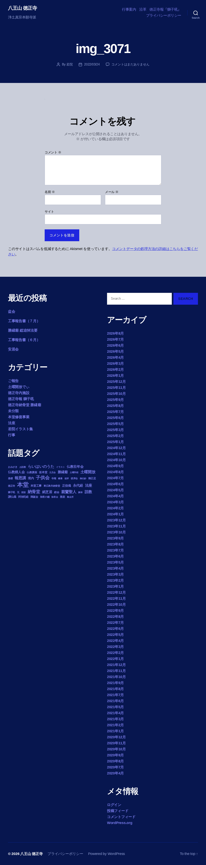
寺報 (54, 478)
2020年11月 (116, 743)
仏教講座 (32, 472)
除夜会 (55, 497)
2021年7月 (115, 695)
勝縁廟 (63, 472)
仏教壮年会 (75, 467)
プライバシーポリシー (163, 15)
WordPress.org (119, 823)
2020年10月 (116, 749)
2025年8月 (115, 406)
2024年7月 (115, 478)
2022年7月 (115, 623)
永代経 (78, 485)
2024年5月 (115, 490)
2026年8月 (115, 333)
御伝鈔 (83, 478)
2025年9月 (115, 400)
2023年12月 (116, 520)
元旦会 (52, 472)
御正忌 (92, 478)
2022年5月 (115, 635)
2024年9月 (115, 466)
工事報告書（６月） (24, 340)
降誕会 (34, 496)
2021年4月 (115, 713)
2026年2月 (115, 370)
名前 (50, 192)
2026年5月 (115, 351)
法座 (11, 423)
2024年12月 (116, 448)
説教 (88, 491)
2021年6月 (115, 701)
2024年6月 (115, 484)
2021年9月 (115, 683)
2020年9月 (115, 755)
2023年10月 (116, 532)
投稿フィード (117, 811)
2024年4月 (115, 496)
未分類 (13, 411)
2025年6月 (115, 418)
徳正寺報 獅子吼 (21, 399)
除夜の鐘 (45, 496)
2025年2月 (115, 436)
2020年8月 (115, 761)
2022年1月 (115, 659)
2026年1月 (115, 376)
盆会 (11, 311)
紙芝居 (47, 492)
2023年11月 (116, 526)
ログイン (114, 805)
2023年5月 (115, 562)
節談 (23, 492)
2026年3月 (115, 364)
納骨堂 (34, 491)
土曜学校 (74, 472)
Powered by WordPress (106, 854)
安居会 (13, 349)
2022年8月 (115, 617)
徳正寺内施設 (18, 393)
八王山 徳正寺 (22, 8)
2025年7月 (115, 412)
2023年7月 (115, 550)
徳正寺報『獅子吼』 (165, 9)
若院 (69, 64)
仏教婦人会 (16, 472)
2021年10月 (116, 677)
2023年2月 (115, 580)
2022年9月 (115, 611)
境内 (31, 478)
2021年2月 (115, 725)
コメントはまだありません (130, 64)
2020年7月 (115, 767)
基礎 (10, 478)
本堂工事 (36, 485)
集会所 (70, 497)
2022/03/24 (92, 64)
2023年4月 (115, 568)
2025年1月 (115, 442)
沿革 (142, 9)
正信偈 (66, 485)
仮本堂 (43, 472)
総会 (56, 492)
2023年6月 (115, 556)
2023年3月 (115, 574)
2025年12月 (116, 382)
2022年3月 (115, 647)
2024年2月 (115, 508)
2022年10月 (116, 605)
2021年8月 (115, 689)
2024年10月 (116, 460)
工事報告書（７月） (24, 321)
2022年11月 (116, 598)
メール (111, 192)
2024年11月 (116, 454)
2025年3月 (115, 430)
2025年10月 (116, 394)
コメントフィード (121, 817)
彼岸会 (74, 478)
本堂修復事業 (18, 417)
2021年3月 (115, 719)
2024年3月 (115, 502)
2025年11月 (116, 388)
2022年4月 (115, 641)
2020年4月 (115, 773)
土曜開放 (88, 472)
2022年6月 (115, 629)
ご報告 (13, 381)
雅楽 (62, 496)
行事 (11, 435)
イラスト (60, 467)
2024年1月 (115, 514)
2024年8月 (115, 472)
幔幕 (60, 478)
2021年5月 (115, 707)
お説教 (23, 467)
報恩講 (20, 478)
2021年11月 (116, 671)
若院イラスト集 (20, 429)
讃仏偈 (12, 496)
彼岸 (67, 478)
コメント (53, 152)
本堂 (23, 484)
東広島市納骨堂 (52, 485)
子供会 (42, 477)
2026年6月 (115, 345)
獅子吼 (11, 492)
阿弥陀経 (23, 496)
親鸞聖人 (68, 492)
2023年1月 (115, 586)
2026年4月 (115, 357)
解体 (80, 492)
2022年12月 (116, 592)
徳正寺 (11, 485)
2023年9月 (115, 538)
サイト (49, 211)
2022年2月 (115, 653)
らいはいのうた (41, 466)
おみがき (13, 467)
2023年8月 (115, 544)
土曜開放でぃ (18, 387)
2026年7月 (115, 339)
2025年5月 (115, 424)
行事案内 (129, 9)
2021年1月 (115, 731)
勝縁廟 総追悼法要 (23, 330)
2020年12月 (116, 737)
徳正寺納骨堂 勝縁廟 (24, 405)
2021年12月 (116, 665)
